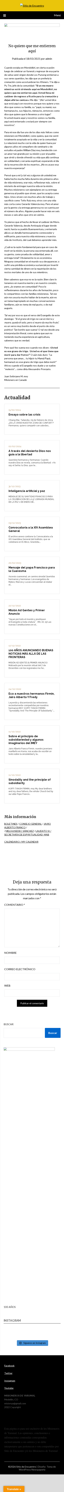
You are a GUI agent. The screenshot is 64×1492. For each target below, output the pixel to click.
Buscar (8, 1024)
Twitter (8, 1373)
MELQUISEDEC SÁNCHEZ (20, 830)
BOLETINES (10, 823)
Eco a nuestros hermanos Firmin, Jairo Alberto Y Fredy (31, 695)
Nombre (10, 952)
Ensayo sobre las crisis (24, 414)
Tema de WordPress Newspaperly (37, 1468)
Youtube (8, 1388)
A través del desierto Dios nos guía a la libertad (30, 452)
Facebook (9, 1365)
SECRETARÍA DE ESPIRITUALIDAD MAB (26, 834)
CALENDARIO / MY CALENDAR (21, 841)
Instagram (9, 1380)
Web (7, 985)
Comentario (14, 904)
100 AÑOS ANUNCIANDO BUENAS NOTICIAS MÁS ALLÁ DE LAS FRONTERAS (31, 654)
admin (48, 58)
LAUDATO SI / (43, 830)
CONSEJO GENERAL (30, 823)
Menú (57, 15)
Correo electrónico (19, 969)
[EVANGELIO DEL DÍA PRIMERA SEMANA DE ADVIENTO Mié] (32, 1333)
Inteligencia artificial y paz (27, 491)
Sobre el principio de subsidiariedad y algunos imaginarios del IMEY (26, 740)
